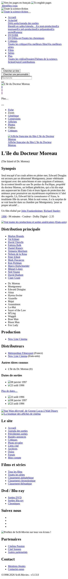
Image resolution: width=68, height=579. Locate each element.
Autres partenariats (17, 552)
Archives (12, 448)
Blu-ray (18, 38)
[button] (12, 20)
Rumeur (18, 32)
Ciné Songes (14, 549)
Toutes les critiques (18, 44)
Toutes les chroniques (33, 38)
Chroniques (14, 503)
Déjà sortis (13, 23)
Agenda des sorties (29, 23)
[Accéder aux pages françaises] (16, 2)
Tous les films (15, 471)
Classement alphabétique (21, 477)
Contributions (28, 62)
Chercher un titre (11, 71)
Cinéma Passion (16, 546)
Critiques (12, 439)
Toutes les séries (16, 474)
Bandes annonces (17, 436)
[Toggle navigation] (29, 12)
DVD (11, 38)
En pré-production (26, 29)
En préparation (43, 29)
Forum (11, 454)
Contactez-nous (16, 569)
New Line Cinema (17, 339)
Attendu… (30, 26)
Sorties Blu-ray (16, 500)
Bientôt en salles (16, 26)
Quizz (18, 62)
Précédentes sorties (18, 433)
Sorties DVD (15, 497)
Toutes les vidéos (17, 59)
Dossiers (30, 59)
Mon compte (14, 457)
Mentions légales (16, 566)
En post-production (46, 26)
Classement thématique (20, 483)
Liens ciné (13, 445)
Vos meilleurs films (38, 44)
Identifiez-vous (9, 5)
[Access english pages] (41, 2)
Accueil (12, 427)
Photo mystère (15, 442)
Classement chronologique (21, 480)
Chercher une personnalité (15, 74)
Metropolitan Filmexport (20, 353)
